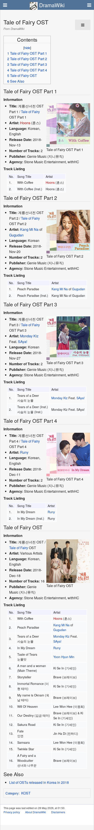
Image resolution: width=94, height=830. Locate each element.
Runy (24, 452)
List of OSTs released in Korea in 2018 (39, 782)
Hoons (25, 122)
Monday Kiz (29, 335)
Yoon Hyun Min (63, 657)
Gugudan (16, 235)
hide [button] (27, 47)
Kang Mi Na (29, 229)
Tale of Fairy (30, 111)
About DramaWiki (35, 812)
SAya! (22, 341)
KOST (26, 793)
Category (12, 793)
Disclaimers (58, 812)
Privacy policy (11, 812)
